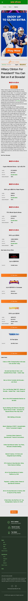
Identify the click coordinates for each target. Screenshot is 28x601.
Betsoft (4, 562)
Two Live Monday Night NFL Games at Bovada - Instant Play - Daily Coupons (14, 390)
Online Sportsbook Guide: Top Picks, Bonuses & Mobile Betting (14, 445)
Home (4, 7)
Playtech (5, 558)
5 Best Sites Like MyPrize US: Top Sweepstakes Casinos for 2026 (14, 501)
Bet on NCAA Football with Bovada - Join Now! (14, 381)
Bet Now (14, 87)
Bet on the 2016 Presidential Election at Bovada (14, 399)
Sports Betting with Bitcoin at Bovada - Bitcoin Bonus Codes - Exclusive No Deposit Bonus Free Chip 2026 (14, 409)
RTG (4, 556)
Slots (3, 568)
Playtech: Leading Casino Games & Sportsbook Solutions (14, 482)
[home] (15, 3)
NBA (4, 546)
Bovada (18, 100)
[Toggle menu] (2, 2)
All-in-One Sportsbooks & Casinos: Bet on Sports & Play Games (14, 491)
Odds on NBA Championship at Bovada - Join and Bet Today (14, 362)
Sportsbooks (4, 554)
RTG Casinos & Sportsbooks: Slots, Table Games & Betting (14, 464)
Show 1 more (4, 565)
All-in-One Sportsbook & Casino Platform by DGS (14, 473)
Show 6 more (4, 550)
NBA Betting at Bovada (14, 417)
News (10, 7)
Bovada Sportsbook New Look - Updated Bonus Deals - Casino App (14, 371)
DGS (4, 560)
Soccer (5, 548)
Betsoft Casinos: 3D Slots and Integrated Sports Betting (14, 454)
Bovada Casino (14, 174)
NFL (4, 542)
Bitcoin (4, 544)
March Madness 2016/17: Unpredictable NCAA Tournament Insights (14, 427)
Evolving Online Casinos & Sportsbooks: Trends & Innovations (14, 436)
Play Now (14, 275)
